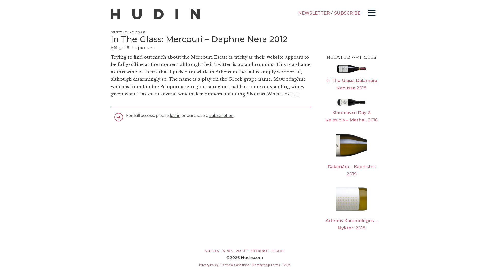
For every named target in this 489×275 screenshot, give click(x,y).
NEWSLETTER (314, 13)
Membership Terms (266, 265)
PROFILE (277, 250)
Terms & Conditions (235, 265)
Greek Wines (119, 32)
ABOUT (241, 250)
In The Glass (137, 32)
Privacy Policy (208, 265)
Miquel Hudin (125, 48)
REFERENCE (259, 250)
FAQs (286, 265)
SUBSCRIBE (347, 13)
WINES (227, 250)
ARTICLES (212, 250)
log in (175, 115)
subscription (221, 115)
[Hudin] (155, 18)
